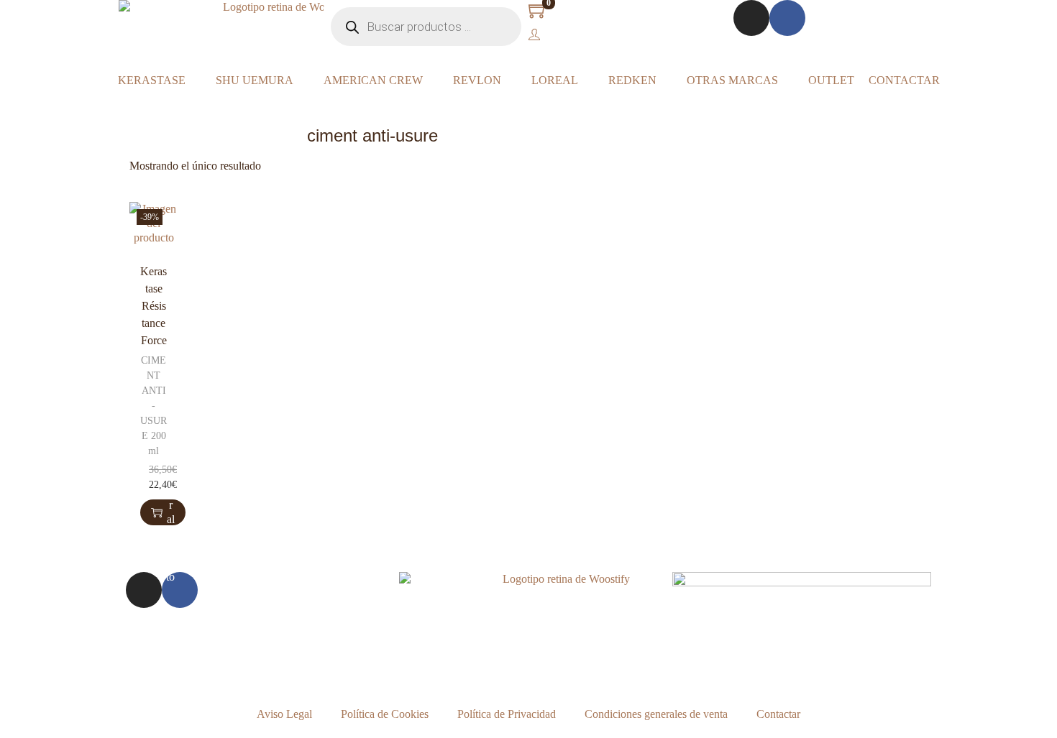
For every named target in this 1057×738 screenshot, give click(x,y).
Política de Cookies (385, 714)
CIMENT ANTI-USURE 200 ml (153, 405)
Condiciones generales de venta (656, 714)
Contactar (778, 714)
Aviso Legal (284, 714)
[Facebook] (787, 18)
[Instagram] (751, 18)
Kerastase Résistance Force (153, 305)
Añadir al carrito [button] (170, 512)
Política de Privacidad (506, 714)
